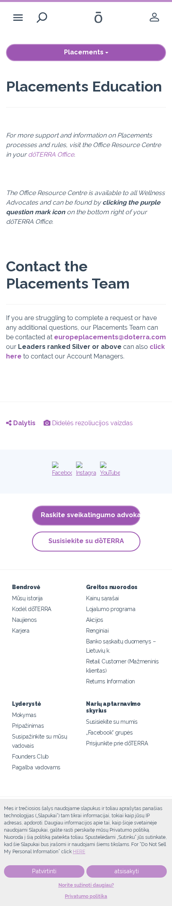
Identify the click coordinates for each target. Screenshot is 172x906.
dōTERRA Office (51, 154)
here (79, 851)
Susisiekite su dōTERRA (86, 541)
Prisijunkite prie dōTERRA (117, 743)
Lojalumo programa (111, 608)
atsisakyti (126, 871)
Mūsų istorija (27, 598)
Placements (84, 52)
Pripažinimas (28, 725)
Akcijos (94, 619)
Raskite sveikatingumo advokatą (90, 515)
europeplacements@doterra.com (110, 337)
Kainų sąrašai (102, 598)
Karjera (21, 630)
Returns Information (110, 681)
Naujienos (24, 619)
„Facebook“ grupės (109, 732)
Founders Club (30, 756)
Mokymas (24, 714)
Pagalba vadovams (36, 767)
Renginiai (97, 630)
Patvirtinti (44, 871)
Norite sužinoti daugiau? (86, 885)
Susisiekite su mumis (112, 721)
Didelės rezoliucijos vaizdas (91, 423)
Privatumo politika (86, 896)
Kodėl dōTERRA (31, 608)
